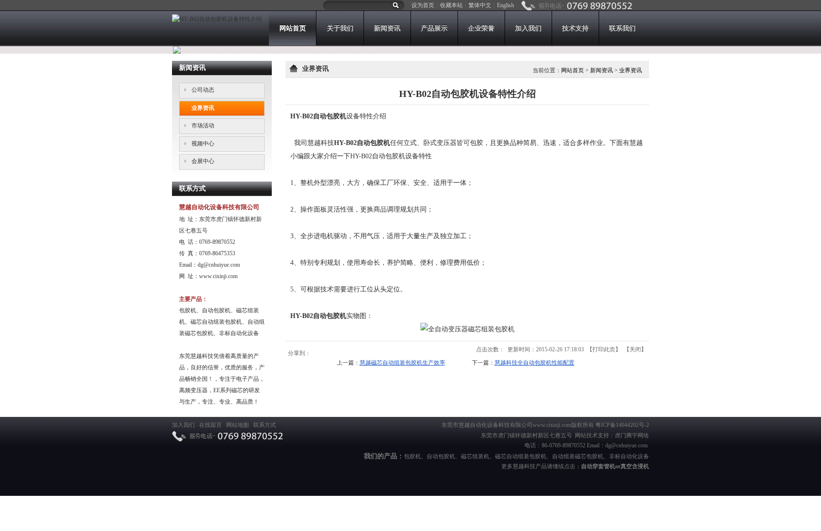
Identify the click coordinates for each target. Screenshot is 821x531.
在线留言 (210, 425)
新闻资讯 (601, 70)
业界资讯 (630, 70)
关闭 (635, 349)
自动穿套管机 (598, 466)
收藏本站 (451, 5)
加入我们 (183, 425)
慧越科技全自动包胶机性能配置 (534, 362)
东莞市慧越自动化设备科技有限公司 (487, 425)
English (505, 5)
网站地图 (237, 425)
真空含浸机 (635, 466)
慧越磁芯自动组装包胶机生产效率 (402, 362)
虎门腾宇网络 (632, 435)
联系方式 (264, 425)
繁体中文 (479, 5)
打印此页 (603, 349)
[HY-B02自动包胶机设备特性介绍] (217, 19)
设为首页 (422, 5)
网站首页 (572, 70)
